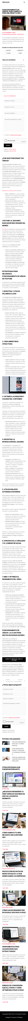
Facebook (13, 1017)
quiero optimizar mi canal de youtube (14, 659)
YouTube (4, 229)
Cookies (24, 1014)
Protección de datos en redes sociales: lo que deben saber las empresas (14, 873)
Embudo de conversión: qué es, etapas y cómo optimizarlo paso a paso (13, 987)
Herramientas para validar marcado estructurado (10, 949)
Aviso (13, 1014)
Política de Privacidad (16, 135)
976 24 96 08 (12, 149)
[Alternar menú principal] (24, 2)
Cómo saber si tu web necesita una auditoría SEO (12, 835)
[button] (23, 60)
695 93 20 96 (12, 151)
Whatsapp (19, 1017)
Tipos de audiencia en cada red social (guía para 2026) (18, 759)
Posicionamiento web (8, 32)
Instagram (8, 1017)
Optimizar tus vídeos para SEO (9, 190)
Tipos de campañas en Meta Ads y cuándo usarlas (19, 743)
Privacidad (18, 1014)
